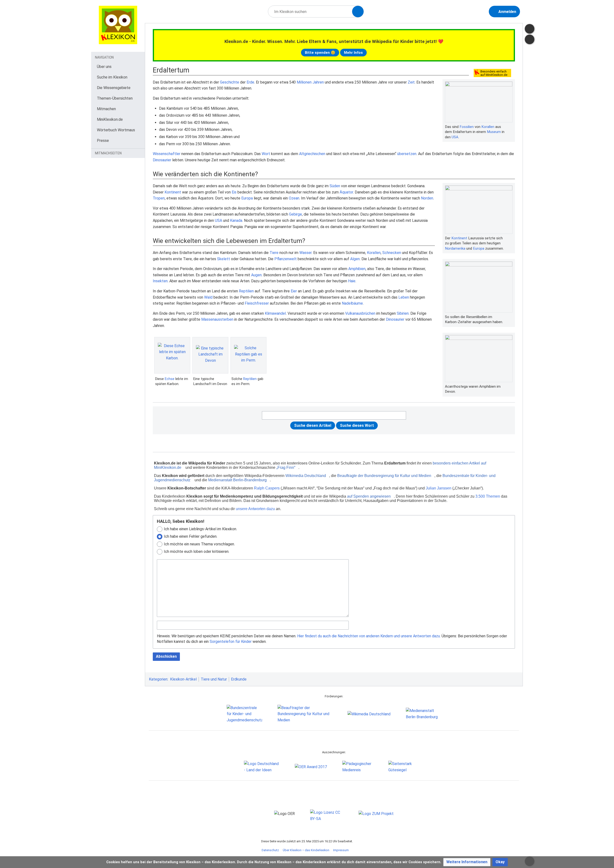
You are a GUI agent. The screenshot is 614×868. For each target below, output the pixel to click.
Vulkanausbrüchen (360, 313)
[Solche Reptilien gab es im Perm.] (248, 355)
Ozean (294, 198)
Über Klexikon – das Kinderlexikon (306, 850)
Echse (169, 379)
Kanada (236, 220)
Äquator (346, 192)
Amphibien (357, 268)
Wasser (305, 252)
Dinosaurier (162, 160)
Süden (335, 186)
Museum (494, 132)
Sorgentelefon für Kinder (231, 641)
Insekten (160, 281)
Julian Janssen (438, 488)
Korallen (487, 127)
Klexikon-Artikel (183, 679)
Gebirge (295, 214)
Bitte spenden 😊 (320, 52)
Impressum (341, 850)
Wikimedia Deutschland (305, 476)
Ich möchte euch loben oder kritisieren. (196, 551)
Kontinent (459, 238)
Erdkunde (239, 679)
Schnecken (391, 252)
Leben (403, 297)
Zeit (411, 82)
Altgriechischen (312, 153)
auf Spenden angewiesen (369, 496)
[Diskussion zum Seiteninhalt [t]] (529, 29)
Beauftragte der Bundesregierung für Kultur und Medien (384, 476)
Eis (234, 192)
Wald (208, 297)
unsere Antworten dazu (255, 509)
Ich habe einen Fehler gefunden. (190, 536)
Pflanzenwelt (285, 259)
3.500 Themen (487, 496)
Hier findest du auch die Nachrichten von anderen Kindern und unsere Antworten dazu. (369, 636)
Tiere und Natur (214, 679)
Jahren (318, 82)
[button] (466, 862)
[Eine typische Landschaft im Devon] (210, 355)
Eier (294, 291)
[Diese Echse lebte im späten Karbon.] (172, 355)
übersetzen (406, 153)
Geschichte (229, 82)
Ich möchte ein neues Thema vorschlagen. (199, 544)
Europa (478, 248)
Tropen (159, 198)
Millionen (304, 82)
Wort (266, 153)
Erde (250, 82)
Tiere (274, 252)
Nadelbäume (352, 303)
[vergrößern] (510, 126)
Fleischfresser (257, 303)
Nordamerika (455, 248)
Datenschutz (270, 850)
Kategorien (158, 679)
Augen (256, 275)
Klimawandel (275, 313)
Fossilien (467, 127)
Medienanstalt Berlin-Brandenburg (237, 480)
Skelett (223, 259)
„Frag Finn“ (285, 467)
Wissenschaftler (166, 153)
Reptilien (246, 291)
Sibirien (403, 313)
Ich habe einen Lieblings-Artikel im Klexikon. (200, 529)
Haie (351, 281)
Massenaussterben (217, 319)
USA (455, 137)
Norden (427, 198)
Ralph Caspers (267, 488)
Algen (355, 259)
